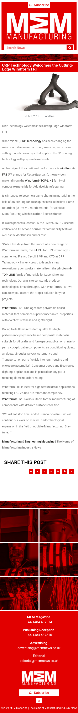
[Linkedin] (38, 700)
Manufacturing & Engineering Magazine (28, 441)
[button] (31, 471)
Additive (49, 116)
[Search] (70, 47)
